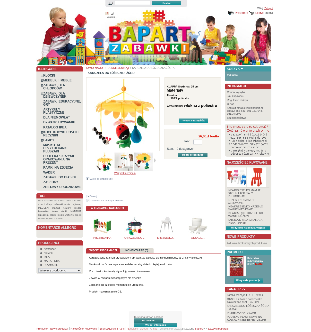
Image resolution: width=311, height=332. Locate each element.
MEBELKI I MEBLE (57, 80)
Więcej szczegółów (193, 120)
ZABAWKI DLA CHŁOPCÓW (54, 86)
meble (77, 207)
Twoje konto (241, 12)
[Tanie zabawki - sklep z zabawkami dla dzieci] (153, 63)
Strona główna (94, 67)
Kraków (67, 207)
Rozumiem (148, 320)
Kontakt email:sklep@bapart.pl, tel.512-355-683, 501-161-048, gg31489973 (245, 110)
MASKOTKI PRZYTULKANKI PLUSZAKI (55, 148)
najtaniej (76, 204)
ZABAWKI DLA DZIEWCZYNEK (54, 95)
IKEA (47, 256)
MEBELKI (43, 207)
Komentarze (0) (136, 250)
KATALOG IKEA (55, 127)
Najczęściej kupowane (247, 162)
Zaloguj (268, 8)
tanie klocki (59, 211)
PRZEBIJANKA (102, 237)
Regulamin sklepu (237, 100)
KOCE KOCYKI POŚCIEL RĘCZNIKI (61, 133)
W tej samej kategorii (107, 207)
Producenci (48, 243)
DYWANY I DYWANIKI (59, 122)
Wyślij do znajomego (101, 178)
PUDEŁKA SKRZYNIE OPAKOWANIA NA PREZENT (59, 159)
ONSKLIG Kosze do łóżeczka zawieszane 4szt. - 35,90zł (244, 300)
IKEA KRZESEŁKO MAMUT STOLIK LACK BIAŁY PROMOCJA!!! (244, 193)
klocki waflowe (66, 214)
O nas (230, 104)
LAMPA (58, 218)
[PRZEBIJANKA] (102, 234)
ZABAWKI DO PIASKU (59, 177)
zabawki (58, 204)
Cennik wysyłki (236, 92)
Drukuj (93, 196)
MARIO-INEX (52, 260)
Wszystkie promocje (248, 280)
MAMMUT (75, 211)
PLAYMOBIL (51, 264)
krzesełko (43, 211)
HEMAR (48, 252)
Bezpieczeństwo (236, 117)
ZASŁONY (50, 182)
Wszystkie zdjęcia (125, 173)
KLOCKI (49, 75)
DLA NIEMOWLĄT (56, 117)
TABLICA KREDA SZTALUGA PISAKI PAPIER (245, 221)
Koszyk (233, 69)
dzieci (41, 204)
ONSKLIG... (198, 237)
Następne (155, 160)
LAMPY (48, 140)
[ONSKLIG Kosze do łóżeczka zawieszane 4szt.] (198, 234)
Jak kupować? (235, 96)
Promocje (236, 252)
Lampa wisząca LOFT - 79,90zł (245, 294)
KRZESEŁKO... (166, 237)
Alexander (50, 248)
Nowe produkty (241, 236)
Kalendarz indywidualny (255, 259)
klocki (53, 214)
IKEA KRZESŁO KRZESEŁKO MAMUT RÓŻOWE (245, 214)
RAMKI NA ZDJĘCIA (58, 167)
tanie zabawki (73, 200)
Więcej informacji (155, 325)
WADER (49, 172)
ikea (40, 200)
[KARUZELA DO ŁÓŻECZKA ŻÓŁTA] (104, 170)
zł (112, 13)
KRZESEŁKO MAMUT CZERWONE (241, 201)
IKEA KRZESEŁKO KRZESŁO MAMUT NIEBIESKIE (245, 208)
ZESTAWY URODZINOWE (62, 187)
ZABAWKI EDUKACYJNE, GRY (62, 103)
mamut (56, 207)
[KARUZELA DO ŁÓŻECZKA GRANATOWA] (134, 234)
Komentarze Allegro (57, 227)
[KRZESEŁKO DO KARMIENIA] (166, 234)
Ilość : (187, 141)
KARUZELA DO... (134, 237)
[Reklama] (248, 155)
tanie (67, 204)
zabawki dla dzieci (54, 200)
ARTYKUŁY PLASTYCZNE (53, 111)
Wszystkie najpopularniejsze (248, 227)
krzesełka (43, 214)
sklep (49, 204)
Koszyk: (259, 12)
